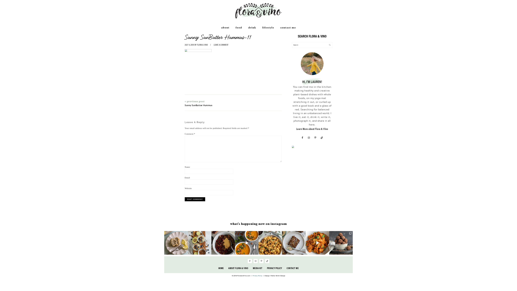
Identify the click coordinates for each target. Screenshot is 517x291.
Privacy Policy (274, 268)
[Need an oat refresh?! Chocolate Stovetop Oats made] (223, 243)
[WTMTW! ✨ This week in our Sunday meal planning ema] (199, 243)
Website (188, 188)
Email (187, 178)
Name (187, 167)
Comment (190, 134)
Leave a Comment (221, 44)
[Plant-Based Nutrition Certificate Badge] (293, 147)
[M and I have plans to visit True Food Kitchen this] (270, 243)
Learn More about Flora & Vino (312, 129)
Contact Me (293, 268)
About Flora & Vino (238, 268)
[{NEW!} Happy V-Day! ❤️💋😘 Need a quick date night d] (317, 243)
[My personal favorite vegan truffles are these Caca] (341, 243)
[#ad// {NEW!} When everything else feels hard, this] (246, 243)
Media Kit (257, 268)
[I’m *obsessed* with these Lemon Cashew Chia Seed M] (176, 243)
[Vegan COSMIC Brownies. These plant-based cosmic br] (294, 243)
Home (221, 268)
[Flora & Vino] (258, 17)
